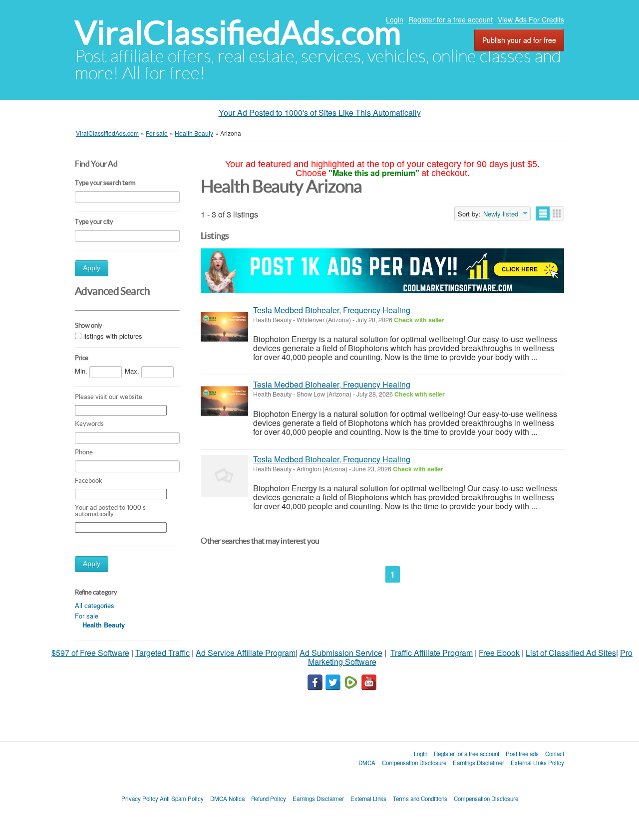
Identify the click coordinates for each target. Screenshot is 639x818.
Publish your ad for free (519, 40)
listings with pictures (112, 336)
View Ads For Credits (531, 19)
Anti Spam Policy (182, 799)
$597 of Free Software (90, 652)
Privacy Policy (139, 799)
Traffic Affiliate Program (431, 652)
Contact (554, 754)
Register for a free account (450, 19)
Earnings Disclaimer (478, 763)
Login (394, 19)
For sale (86, 615)
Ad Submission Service (341, 652)
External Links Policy (537, 763)
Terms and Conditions (420, 799)
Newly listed (500, 213)
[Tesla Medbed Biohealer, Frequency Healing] (224, 327)
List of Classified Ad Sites (571, 652)
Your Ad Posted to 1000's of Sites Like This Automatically (320, 112)
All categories (94, 605)
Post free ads (522, 754)
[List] (543, 213)
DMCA (366, 763)
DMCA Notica (227, 799)
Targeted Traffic (162, 652)
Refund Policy (268, 799)
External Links (368, 799)
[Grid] (557, 213)
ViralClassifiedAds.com (238, 32)
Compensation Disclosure (414, 763)
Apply (91, 268)
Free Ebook (499, 652)
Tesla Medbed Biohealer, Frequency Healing (331, 310)
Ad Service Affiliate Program (246, 652)
